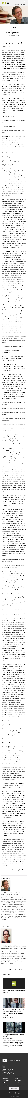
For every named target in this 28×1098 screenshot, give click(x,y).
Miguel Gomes (15, 35)
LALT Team (6, 992)
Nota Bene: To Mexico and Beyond (14, 990)
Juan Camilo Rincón (8, 1017)
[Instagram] (15, 1093)
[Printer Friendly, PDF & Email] (21, 43)
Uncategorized (14, 30)
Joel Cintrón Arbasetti (9, 1038)
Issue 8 (14, 27)
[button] (25, 1)
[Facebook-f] (9, 1093)
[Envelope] (19, 1093)
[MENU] (9, 3)
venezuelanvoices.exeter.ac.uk (14, 958)
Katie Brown (5, 926)
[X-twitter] (12, 1093)
